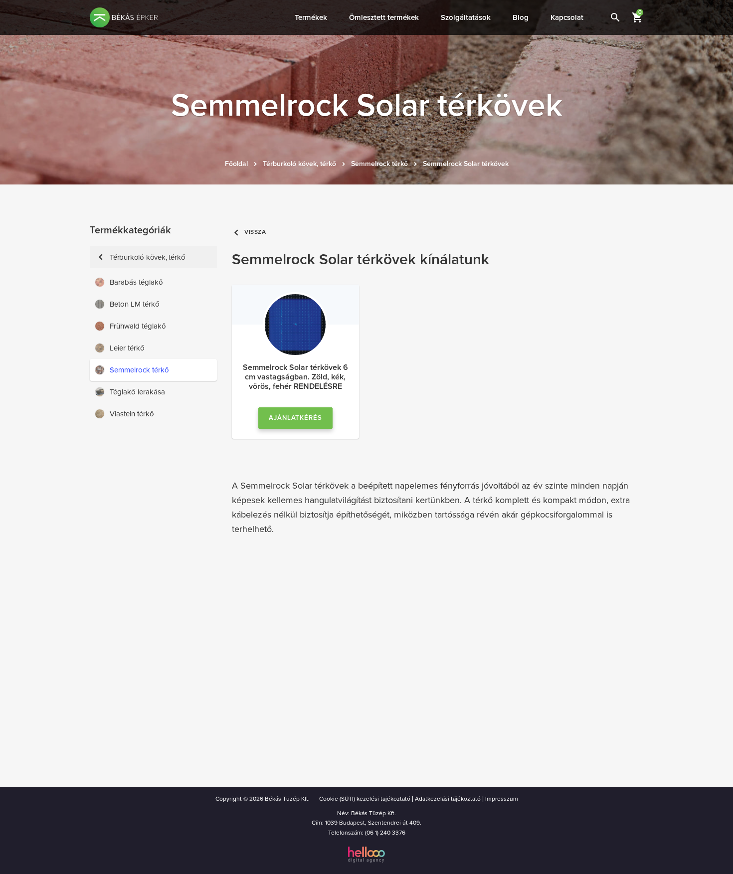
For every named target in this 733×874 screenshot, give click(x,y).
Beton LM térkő (135, 304)
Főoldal (236, 164)
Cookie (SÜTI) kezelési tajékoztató (364, 798)
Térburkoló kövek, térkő (299, 164)
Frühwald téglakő (138, 326)
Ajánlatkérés (296, 418)
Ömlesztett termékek (384, 17)
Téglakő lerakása (137, 391)
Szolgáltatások (466, 17)
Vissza (249, 232)
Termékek (311, 17)
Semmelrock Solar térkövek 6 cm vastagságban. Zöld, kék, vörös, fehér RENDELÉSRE (295, 376)
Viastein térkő (132, 413)
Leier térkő (127, 348)
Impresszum (501, 798)
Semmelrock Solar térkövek (466, 164)
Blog (521, 17)
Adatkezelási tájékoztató (448, 798)
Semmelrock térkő (379, 164)
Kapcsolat (566, 17)
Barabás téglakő (136, 282)
